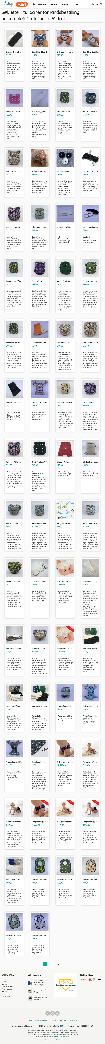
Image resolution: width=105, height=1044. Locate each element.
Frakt (31, 1020)
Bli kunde (5, 981)
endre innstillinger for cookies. (60, 1036)
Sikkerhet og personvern (58, 1020)
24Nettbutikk (56, 1040)
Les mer (46, 1036)
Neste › (57, 964)
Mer (77, 4)
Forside (4, 979)
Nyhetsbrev (73, 1020)
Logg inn (5, 994)
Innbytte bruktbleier (8, 986)
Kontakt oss (6, 996)
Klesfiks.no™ (66, 4)
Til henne (54, 4)
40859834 (62, 1026)
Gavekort (5, 991)
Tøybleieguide (7, 989)
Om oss (4, 984)
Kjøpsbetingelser (41, 1020)
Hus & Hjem (42, 4)
